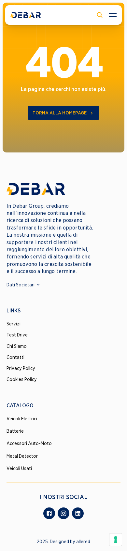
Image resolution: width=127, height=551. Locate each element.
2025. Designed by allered (63, 541)
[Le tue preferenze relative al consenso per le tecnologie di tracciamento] (115, 539)
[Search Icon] (100, 15)
